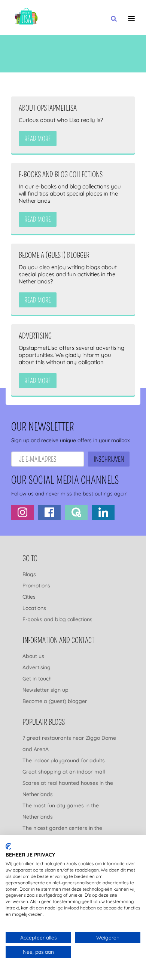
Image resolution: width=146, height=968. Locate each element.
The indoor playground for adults (63, 760)
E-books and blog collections (57, 619)
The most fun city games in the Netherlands (60, 811)
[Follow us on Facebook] (49, 512)
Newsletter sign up (45, 689)
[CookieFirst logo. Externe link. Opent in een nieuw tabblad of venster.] (8, 846)
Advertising (36, 667)
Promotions (36, 585)
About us (33, 656)
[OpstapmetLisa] (26, 17)
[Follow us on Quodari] (76, 512)
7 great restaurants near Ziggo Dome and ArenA (69, 744)
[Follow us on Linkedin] (103, 512)
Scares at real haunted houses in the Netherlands (67, 789)
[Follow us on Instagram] (22, 512)
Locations (34, 608)
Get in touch (37, 678)
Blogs (29, 574)
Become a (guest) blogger (54, 701)
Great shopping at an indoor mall (63, 771)
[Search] (114, 19)
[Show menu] (131, 18)
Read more (37, 139)
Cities (29, 596)
